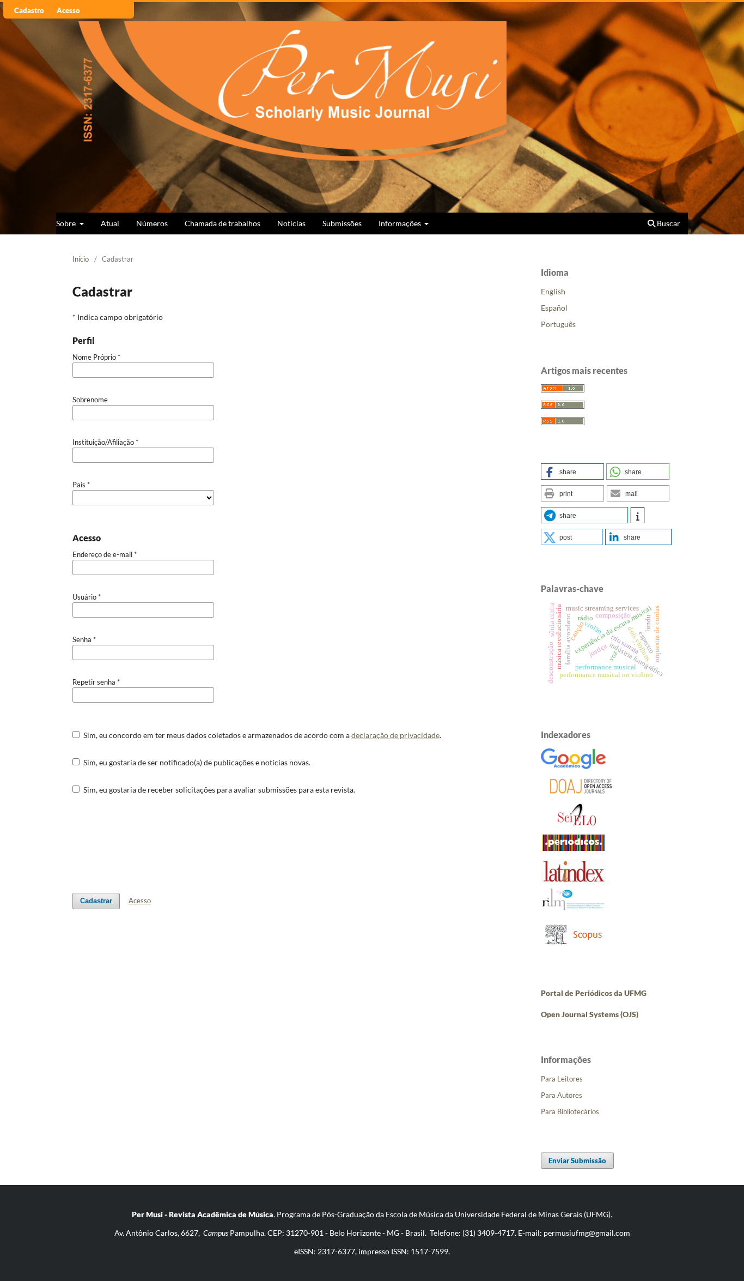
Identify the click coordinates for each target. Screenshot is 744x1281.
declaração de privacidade (395, 735)
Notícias (291, 223)
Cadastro (29, 10)
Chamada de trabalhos (222, 223)
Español (554, 307)
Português (558, 324)
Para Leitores (562, 1078)
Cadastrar (96, 901)
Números (152, 223)
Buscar (667, 223)
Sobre (66, 223)
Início (80, 259)
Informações (401, 223)
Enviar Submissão (577, 1160)
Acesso (68, 10)
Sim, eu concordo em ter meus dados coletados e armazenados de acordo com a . (261, 735)
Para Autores (561, 1095)
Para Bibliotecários (570, 1111)
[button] (572, 471)
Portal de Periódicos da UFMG (594, 993)
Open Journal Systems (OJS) (589, 1014)
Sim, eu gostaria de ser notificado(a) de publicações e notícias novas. (196, 762)
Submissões (342, 223)
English (553, 291)
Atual (110, 223)
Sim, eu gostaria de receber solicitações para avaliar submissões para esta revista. (218, 789)
